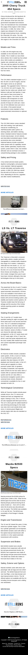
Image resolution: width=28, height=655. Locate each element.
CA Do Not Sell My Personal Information (14, 646)
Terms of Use (9, 645)
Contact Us (17, 643)
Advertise (10, 643)
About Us (4, 643)
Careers (23, 643)
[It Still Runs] (14, 2)
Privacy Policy (18, 645)
